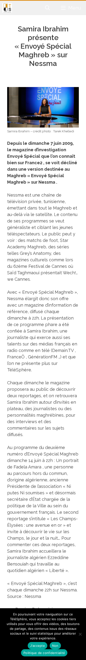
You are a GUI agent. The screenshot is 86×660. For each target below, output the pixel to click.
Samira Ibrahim (42, 330)
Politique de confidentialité (44, 653)
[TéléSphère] (7, 8)
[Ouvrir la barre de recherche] (48, 8)
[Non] (80, 634)
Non (55, 646)
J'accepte (37, 646)
